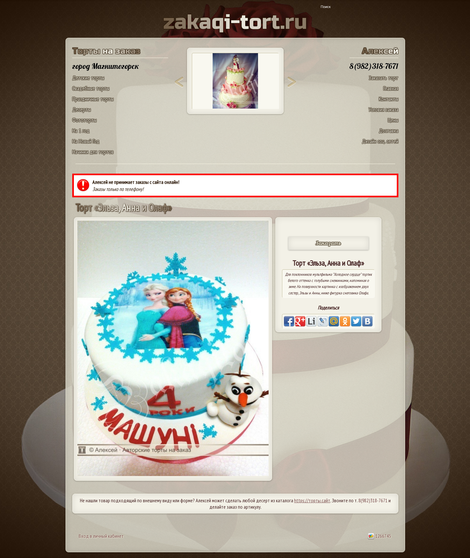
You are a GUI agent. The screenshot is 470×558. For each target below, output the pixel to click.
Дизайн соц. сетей (380, 141)
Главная (390, 88)
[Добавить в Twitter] (356, 321)
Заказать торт (383, 77)
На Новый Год (85, 141)
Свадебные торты (90, 88)
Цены (393, 120)
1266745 (382, 536)
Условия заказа (383, 109)
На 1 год (81, 130)
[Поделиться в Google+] (300, 321)
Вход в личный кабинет (101, 536)
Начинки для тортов (93, 151)
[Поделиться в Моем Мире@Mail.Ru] (334, 321)
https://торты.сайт (312, 500)
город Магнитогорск (105, 66)
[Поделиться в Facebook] (289, 321)
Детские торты (88, 77)
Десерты (81, 109)
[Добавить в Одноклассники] (345, 321)
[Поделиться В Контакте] (367, 321)
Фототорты (84, 120)
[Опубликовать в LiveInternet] (311, 321)
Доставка (388, 130)
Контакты (388, 99)
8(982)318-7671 (373, 500)
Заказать (328, 243)
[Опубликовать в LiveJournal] (322, 321)
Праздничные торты (93, 99)
